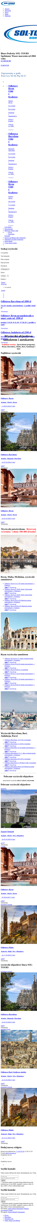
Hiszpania (8, 10)
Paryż (6, 12)
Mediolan (8, 16)
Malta (6, 14)
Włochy (7, 9)
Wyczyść (4, 284)
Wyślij (3, 1180)
